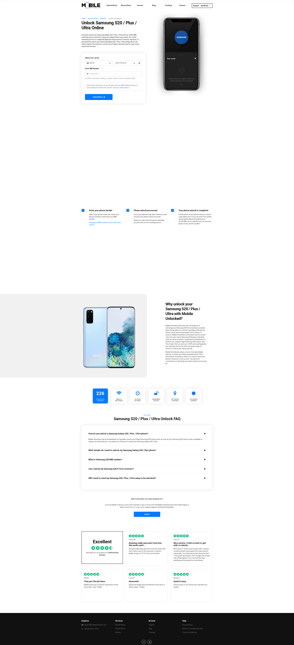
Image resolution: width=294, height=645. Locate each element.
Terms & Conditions (189, 632)
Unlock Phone (111, 5)
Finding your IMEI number (98, 222)
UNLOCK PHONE (92, 18)
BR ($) (206, 6)
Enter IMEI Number (92, 68)
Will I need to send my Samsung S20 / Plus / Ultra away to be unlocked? (122, 478)
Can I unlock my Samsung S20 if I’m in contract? (111, 469)
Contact (182, 5)
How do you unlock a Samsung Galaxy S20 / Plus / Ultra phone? (118, 433)
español (196, 6)
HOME (83, 18)
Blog (154, 5)
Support (147, 514)
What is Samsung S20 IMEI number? (105, 459)
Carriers (140, 5)
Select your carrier (92, 58)
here (134, 507)
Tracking (168, 5)
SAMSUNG (103, 18)
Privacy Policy (187, 625)
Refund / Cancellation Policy (192, 629)
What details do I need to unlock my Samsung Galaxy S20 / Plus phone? (122, 450)
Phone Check (126, 5)
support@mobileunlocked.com (95, 625)
